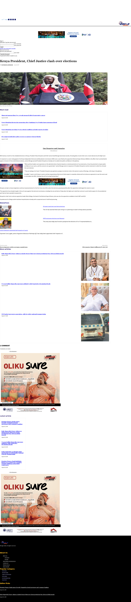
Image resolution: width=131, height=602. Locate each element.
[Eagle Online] (124, 23)
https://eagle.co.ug (53, 150)
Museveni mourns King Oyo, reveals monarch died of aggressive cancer (23, 115)
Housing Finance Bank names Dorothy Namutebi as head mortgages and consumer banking (12, 423)
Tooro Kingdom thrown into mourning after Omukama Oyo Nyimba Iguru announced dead (29, 122)
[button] (72, 28)
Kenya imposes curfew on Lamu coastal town (13, 247)
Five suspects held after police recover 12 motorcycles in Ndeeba (21, 136)
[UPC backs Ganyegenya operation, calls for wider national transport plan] (95, 327)
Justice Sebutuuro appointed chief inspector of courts (14, 230)
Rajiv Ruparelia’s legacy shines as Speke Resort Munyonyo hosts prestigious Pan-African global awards (33, 253)
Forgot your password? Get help (7, 48)
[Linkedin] (13, 19)
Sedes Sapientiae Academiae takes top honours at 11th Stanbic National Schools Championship (12, 453)
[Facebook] (8, 19)
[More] (104, 68)
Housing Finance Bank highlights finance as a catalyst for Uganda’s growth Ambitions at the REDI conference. (12, 463)
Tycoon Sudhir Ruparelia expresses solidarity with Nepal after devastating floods (26, 284)
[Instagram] (11, 19)
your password (17, 45)
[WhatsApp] (99, 68)
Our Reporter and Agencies (7, 64)
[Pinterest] (93, 68)
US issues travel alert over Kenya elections (54, 206)
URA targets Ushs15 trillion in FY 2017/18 (94, 247)
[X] (15, 19)
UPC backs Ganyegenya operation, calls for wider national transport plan (24, 314)
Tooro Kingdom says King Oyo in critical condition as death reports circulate (25, 129)
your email (16, 52)
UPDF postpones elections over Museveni (53, 218)
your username (17, 43)
